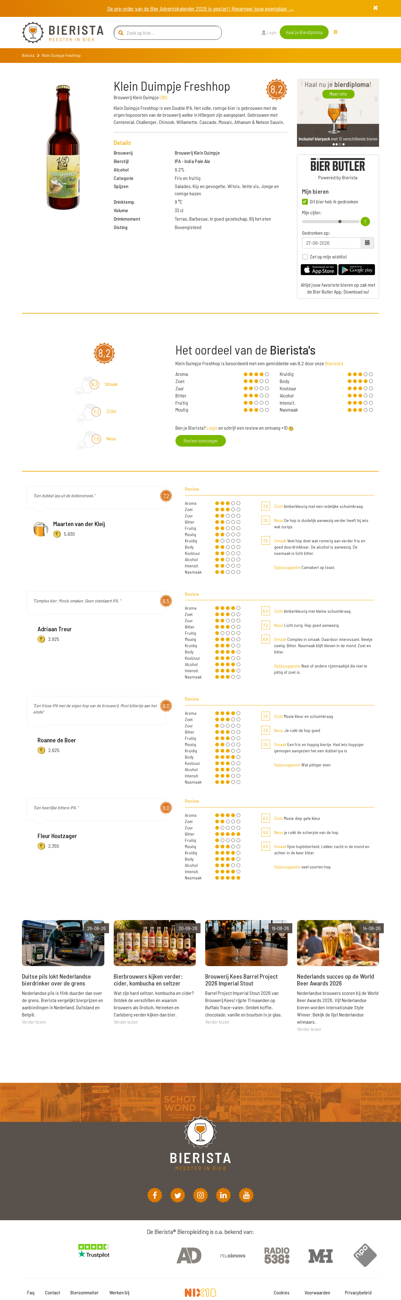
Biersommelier (84, 1292)
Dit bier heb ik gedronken (334, 201)
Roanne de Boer (57, 740)
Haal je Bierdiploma (304, 32)
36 (163, 97)
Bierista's (334, 363)
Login (271, 32)
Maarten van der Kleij (79, 523)
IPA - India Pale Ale (192, 161)
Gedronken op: (316, 233)
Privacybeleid (358, 1292)
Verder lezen (34, 1022)
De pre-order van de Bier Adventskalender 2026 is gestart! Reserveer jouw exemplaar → (200, 8)
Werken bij (119, 1292)
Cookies (281, 1292)
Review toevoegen (201, 440)
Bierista (28, 55)
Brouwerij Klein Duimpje (197, 153)
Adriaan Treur (55, 628)
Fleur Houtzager (57, 835)
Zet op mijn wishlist (328, 256)
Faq (30, 1292)
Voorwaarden (317, 1292)
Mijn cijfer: (311, 212)
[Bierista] (58, 32)
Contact (52, 1292)
